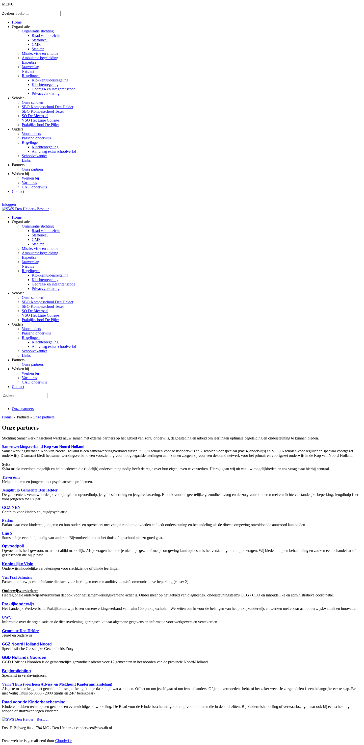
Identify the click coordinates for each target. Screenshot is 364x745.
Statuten (38, 49)
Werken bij (30, 178)
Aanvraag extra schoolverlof (54, 151)
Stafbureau (40, 40)
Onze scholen (32, 102)
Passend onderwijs (36, 138)
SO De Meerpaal (35, 116)
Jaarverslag (30, 67)
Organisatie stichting (38, 31)
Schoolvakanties (34, 156)
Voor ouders (31, 133)
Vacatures (29, 182)
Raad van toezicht (46, 35)
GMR (36, 44)
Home (17, 22)
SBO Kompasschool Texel (43, 111)
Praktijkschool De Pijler (40, 125)
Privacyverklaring (45, 93)
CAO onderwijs (34, 187)
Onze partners (33, 169)
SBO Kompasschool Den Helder (47, 107)
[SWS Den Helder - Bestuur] (25, 209)
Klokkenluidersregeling (50, 80)
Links (26, 160)
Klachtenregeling (45, 84)
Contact (18, 191)
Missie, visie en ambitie (40, 53)
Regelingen (31, 76)
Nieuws (28, 71)
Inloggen (9, 204)
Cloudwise (63, 741)
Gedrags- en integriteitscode (53, 89)
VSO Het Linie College (40, 120)
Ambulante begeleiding (40, 58)
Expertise (29, 62)
